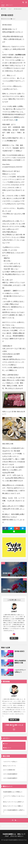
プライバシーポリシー (16, 836)
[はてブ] (23, 528)
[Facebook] (5, 528)
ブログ (2, 5)
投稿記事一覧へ (13, 719)
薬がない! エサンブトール (9, 765)
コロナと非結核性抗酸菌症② (10, 774)
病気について (9, 5)
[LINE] (14, 531)
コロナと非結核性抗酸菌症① (10, 778)
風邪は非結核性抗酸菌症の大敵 (20, 662)
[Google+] (17, 528)
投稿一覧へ (13, 638)
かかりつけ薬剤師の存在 (9, 769)
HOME (4, 9)
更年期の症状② (17, 9)
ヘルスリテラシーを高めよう (20, 671)
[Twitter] (11, 528)
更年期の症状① (19, 651)
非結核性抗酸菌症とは (8, 791)
